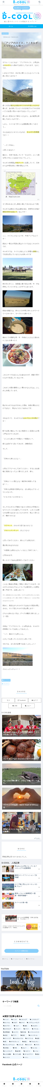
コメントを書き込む (21, 951)
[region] (21, 981)
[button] (28, 706)
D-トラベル (7, 680)
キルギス (6, 684)
